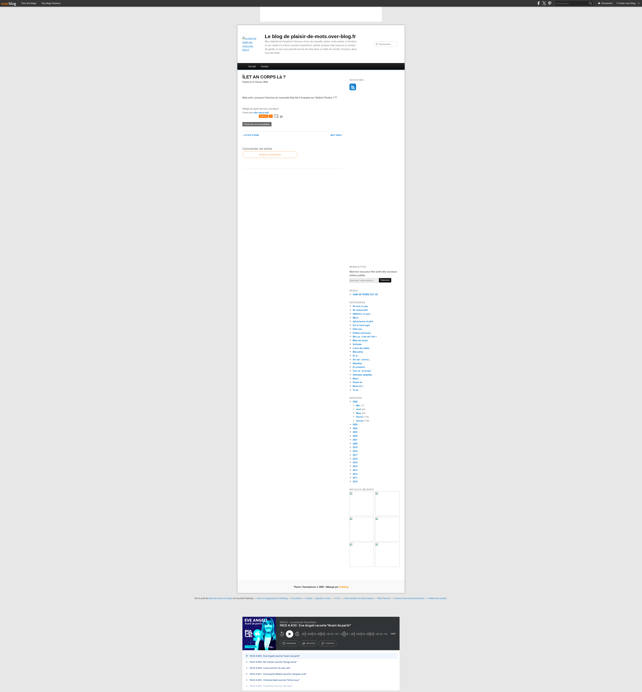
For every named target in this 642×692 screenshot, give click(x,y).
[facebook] (539, 3)
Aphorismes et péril (363, 321)
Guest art (357, 382)
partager (310, 643)
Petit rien (357, 329)
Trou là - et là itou (362, 370)
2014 (355, 466)
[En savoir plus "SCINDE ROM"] (387, 515)
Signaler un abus (323, 598)
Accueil (252, 66)
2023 (355, 432)
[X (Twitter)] (544, 3)
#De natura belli (261, 112)
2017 (355, 454)
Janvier (360, 420)
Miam (355, 378)
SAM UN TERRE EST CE (365, 294)
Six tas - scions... (362, 359)
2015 (355, 462)
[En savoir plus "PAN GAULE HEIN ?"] (361, 540)
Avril (358, 409)
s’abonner (291, 643)
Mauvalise (358, 351)
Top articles (296, 598)
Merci (355, 317)
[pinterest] (550, 3)
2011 (355, 477)
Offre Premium (383, 598)
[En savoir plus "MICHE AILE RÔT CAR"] (361, 566)
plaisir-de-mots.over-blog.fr (220, 598)
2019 (355, 447)
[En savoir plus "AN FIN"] (361, 515)
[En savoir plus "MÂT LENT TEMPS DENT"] (387, 540)
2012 (355, 473)
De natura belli (360, 309)
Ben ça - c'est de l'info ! (365, 336)
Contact (265, 66)
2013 (355, 470)
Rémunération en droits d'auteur (359, 598)
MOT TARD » (337, 135)
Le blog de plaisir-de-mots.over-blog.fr (310, 36)
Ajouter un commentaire (270, 154)
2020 (355, 443)
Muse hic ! (358, 386)
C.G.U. (338, 598)
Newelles (357, 363)
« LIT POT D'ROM (250, 135)
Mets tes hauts (360, 340)
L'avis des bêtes (361, 348)
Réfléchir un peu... (362, 313)
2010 (355, 481)
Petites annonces (361, 332)
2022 (355, 435)
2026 (355, 401)
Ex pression (359, 366)
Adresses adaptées (362, 374)
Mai (358, 405)
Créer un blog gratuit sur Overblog (272, 598)
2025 (355, 424)
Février (359, 416)
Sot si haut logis (361, 325)
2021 (355, 439)
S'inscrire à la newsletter (257, 124)
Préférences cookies (437, 598)
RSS (352, 87)
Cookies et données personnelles (409, 598)
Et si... (356, 355)
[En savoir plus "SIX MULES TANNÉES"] (387, 566)
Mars (358, 413)
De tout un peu (360, 306)
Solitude (357, 344)
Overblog (343, 586)
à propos (329, 643)
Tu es (355, 389)
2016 (355, 458)
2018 (355, 451)
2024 (355, 428)
